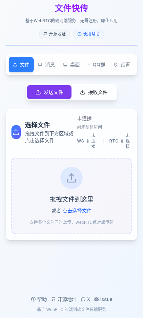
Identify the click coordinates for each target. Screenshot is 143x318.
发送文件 (53, 92)
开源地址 (67, 299)
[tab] (21, 64)
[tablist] (71, 64)
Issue (106, 299)
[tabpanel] (71, 162)
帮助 (42, 299)
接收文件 (98, 92)
